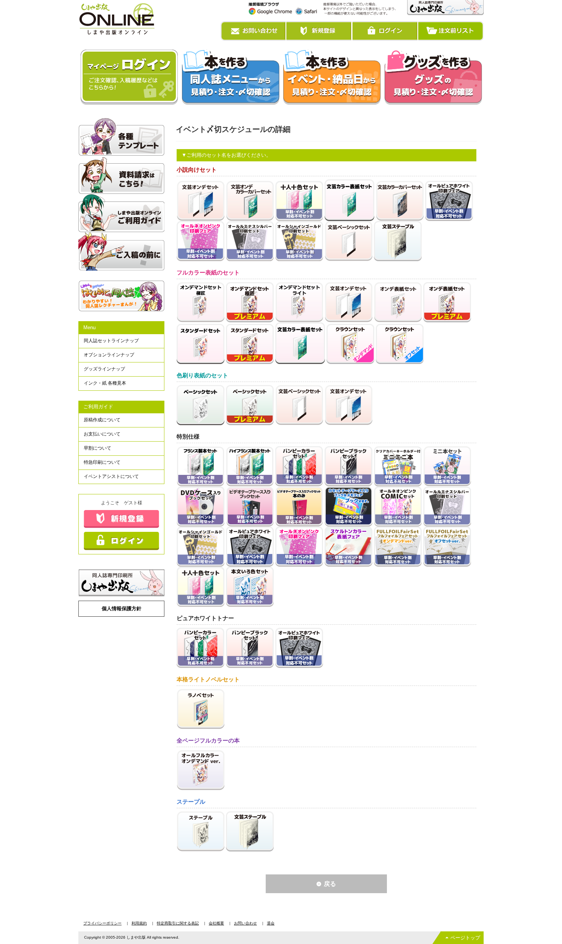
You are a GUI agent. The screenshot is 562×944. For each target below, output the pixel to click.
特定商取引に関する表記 (178, 923)
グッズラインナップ (104, 369)
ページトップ (465, 938)
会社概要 (216, 923)
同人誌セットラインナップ (111, 340)
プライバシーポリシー (102, 923)
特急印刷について (102, 462)
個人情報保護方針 (121, 608)
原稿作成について (102, 419)
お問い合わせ (245, 923)
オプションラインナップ (109, 354)
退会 (271, 923)
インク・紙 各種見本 (105, 383)
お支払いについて (102, 434)
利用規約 (139, 923)
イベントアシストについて (111, 476)
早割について (97, 448)
